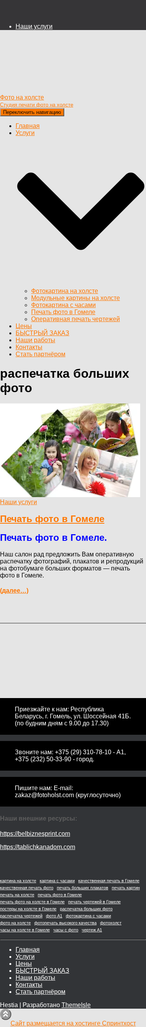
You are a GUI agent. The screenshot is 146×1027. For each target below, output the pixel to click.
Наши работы (35, 340)
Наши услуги (34, 26)
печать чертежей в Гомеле (94, 901)
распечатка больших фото (86, 908)
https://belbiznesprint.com (35, 833)
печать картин (126, 887)
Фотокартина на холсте (64, 291)
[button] (81, 284)
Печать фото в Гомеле (63, 312)
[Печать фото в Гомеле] (70, 495)
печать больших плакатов (82, 887)
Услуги (25, 956)
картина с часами (57, 880)
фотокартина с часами (88, 915)
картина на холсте (18, 880)
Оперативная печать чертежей (75, 319)
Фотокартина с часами (63, 305)
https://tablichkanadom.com (37, 847)
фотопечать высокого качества (65, 922)
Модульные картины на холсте (75, 298)
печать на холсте (17, 894)
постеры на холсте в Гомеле (28, 908)
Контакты (29, 347)
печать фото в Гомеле (60, 894)
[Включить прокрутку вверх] (5, 1014)
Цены (24, 326)
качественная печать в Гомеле (108, 880)
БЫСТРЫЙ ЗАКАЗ (42, 333)
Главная (28, 126)
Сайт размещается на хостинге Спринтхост (73, 1023)
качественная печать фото (26, 887)
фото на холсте (15, 922)
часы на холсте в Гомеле (25, 929)
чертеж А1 (92, 929)
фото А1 (54, 915)
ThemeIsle (76, 1005)
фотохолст (110, 922)
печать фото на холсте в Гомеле (32, 901)
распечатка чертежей (21, 915)
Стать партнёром (40, 354)
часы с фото (65, 929)
